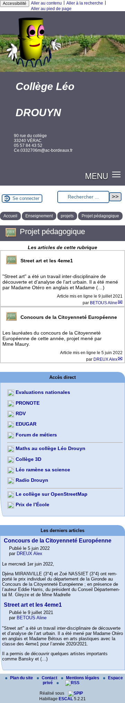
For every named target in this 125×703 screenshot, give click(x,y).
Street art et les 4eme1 (33, 605)
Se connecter (25, 198)
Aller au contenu (46, 3)
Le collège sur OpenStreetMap (51, 494)
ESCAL (66, 698)
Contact (50, 677)
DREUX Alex (105, 359)
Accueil (10, 216)
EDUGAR (25, 424)
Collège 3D (27, 459)
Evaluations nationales (42, 392)
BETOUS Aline (103, 302)
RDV (20, 413)
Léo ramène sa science (42, 469)
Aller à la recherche (84, 3)
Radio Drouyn (31, 480)
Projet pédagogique (100, 216)
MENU (96, 175)
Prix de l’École (31, 504)
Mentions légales (83, 677)
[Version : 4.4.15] (75, 693)
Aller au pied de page (51, 8)
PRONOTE (27, 403)
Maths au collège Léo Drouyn (49, 448)
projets (67, 216)
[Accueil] (62, 70)
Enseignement (39, 216)
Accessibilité (14, 3)
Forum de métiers (35, 434)
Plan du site (22, 677)
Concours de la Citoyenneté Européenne (57, 541)
